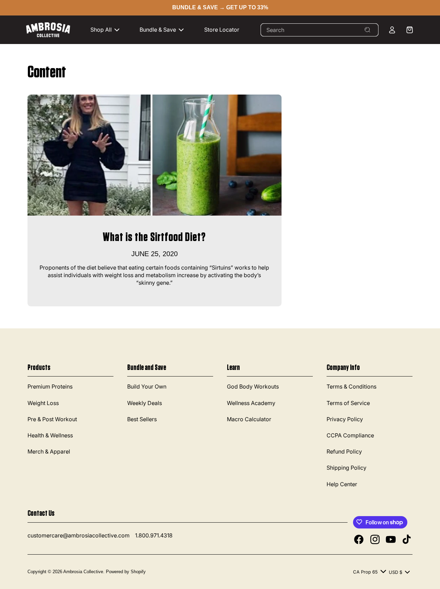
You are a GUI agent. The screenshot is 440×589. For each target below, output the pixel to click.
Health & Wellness (50, 435)
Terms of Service (348, 403)
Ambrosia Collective (83, 571)
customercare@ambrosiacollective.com (79, 535)
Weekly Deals (144, 403)
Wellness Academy (251, 403)
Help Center (342, 484)
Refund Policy (344, 451)
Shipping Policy (346, 468)
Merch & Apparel (49, 451)
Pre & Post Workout (52, 419)
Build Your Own (146, 386)
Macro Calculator (249, 419)
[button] (108, 30)
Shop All (101, 29)
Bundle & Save (158, 29)
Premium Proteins (50, 386)
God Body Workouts (253, 386)
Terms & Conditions (351, 386)
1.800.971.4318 (154, 535)
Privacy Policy (345, 419)
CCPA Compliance (350, 435)
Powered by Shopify (126, 571)
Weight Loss (43, 403)
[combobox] (319, 29)
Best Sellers (142, 419)
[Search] (367, 30)
